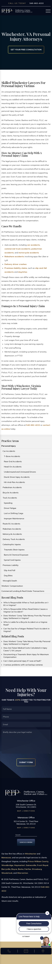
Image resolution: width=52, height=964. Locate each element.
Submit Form (26, 762)
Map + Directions (26, 811)
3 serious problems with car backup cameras (23, 665)
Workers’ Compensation (12, 586)
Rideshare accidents (14, 256)
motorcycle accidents (29, 252)
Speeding (8, 503)
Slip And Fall (9, 570)
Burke (21, 869)
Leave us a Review (26, 842)
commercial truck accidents (17, 249)
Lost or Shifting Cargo (13, 513)
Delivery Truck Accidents (14, 539)
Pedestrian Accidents (12, 487)
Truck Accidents (10, 498)
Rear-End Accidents (13, 461)
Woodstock (6, 873)
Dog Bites (8, 575)
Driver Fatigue (10, 508)
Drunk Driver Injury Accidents (17, 477)
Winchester (30, 853)
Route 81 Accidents (11, 523)
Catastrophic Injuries (12, 544)
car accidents (33, 245)
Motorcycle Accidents (12, 534)
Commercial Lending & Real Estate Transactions (22, 591)
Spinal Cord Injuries (12, 560)
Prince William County (38, 861)
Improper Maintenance (14, 518)
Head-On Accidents (13, 466)
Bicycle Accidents (11, 492)
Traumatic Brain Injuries (14, 549)
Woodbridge (7, 865)
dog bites (22, 272)
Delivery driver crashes (15, 264)
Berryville (6, 869)
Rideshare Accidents (12, 529)
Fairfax (27, 869)
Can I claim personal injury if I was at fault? (22, 661)
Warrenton (22, 873)
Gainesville (31, 865)
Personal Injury (8, 446)
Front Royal (42, 865)
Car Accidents (9, 451)
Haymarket (19, 865)
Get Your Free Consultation (26, 49)
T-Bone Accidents (12, 456)
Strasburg (37, 869)
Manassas (6, 857)
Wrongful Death (10, 580)
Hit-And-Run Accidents (14, 482)
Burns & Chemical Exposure (16, 555)
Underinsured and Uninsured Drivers (20, 472)
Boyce (14, 869)
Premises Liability (11, 565)
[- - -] (48, 11)
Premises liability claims (15, 268)
